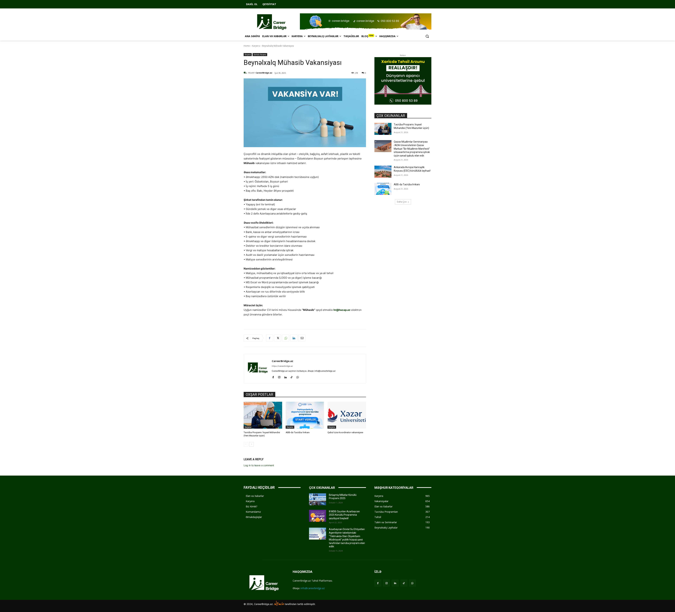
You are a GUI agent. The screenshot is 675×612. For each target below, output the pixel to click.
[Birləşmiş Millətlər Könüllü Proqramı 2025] (317, 499)
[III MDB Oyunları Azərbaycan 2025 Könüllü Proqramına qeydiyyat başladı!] (317, 516)
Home (247, 45)
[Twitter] (277, 338)
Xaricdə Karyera (260, 54)
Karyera (256, 45)
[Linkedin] (293, 338)
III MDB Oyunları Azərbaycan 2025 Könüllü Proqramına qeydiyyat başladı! (344, 515)
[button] (427, 36)
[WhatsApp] (285, 338)
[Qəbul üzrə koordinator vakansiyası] (346, 415)
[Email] (301, 338)
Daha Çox (402, 201)
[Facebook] (269, 338)
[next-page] (251, 444)
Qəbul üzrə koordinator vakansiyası (345, 432)
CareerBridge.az (264, 72)
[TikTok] (291, 376)
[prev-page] (246, 444)
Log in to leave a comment (259, 465)
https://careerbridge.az (282, 366)
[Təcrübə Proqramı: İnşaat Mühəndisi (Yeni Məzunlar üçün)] (263, 415)
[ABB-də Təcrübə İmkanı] (305, 415)
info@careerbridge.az (313, 588)
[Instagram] (279, 376)
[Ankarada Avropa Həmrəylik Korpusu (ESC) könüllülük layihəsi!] (382, 172)
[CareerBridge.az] (246, 73)
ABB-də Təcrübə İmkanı (298, 432)
